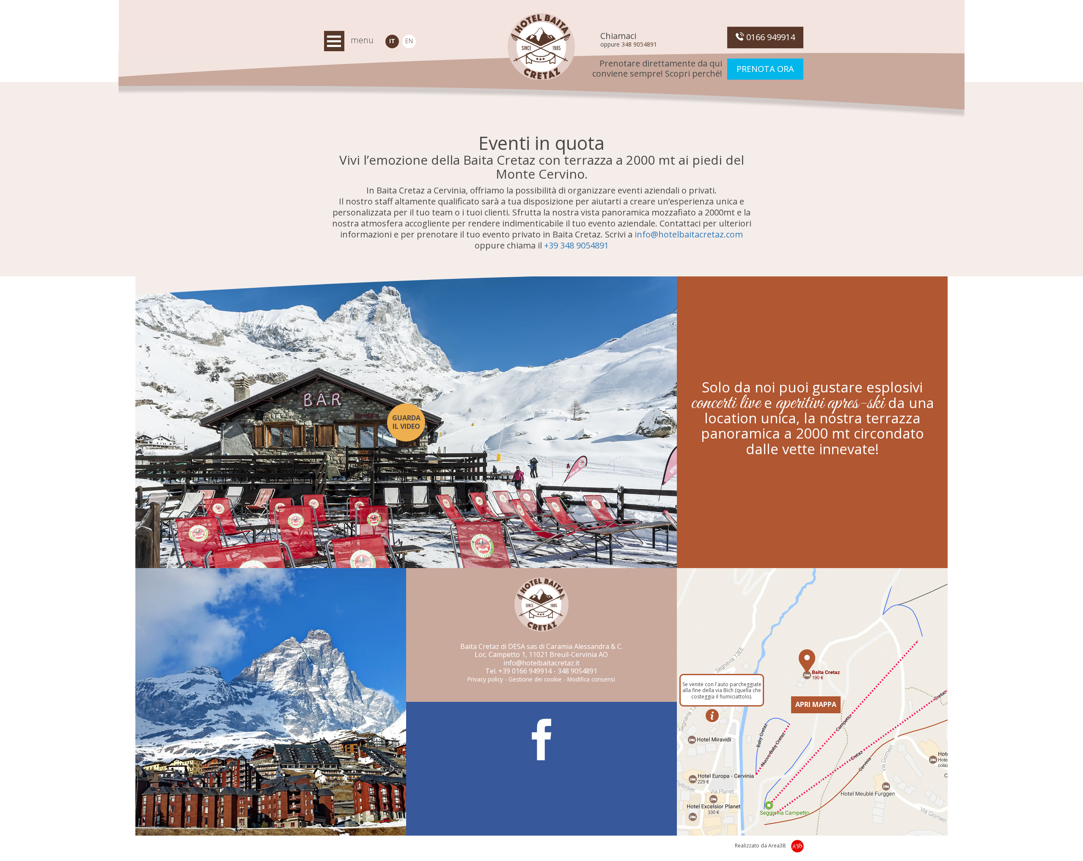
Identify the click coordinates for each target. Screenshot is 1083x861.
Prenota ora (765, 69)
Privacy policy (485, 679)
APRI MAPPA (815, 704)
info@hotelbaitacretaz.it (541, 663)
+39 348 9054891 (576, 245)
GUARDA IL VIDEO (406, 421)
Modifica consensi (591, 679)
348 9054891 (639, 44)
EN (409, 41)
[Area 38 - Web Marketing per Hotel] (797, 846)
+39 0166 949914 (525, 671)
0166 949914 (769, 37)
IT (392, 41)
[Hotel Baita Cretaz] (541, 46)
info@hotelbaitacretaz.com (689, 234)
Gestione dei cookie (535, 679)
